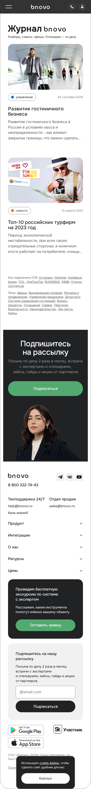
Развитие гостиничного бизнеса (36, 111)
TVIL (21, 282)
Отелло (76, 282)
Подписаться (45, 388)
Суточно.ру (16, 286)
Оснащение (32, 305)
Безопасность (18, 309)
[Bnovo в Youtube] (79, 477)
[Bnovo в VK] (70, 477)
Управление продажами (46, 297)
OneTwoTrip (35, 282)
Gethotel (60, 277)
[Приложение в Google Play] (26, 730)
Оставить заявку (45, 625)
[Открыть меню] (9, 7)
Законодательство (43, 309)
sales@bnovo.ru (62, 506)
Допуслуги (72, 297)
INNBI (65, 282)
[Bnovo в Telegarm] (60, 477)
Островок (46, 277)
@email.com (30, 691)
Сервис (47, 305)
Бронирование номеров (45, 293)
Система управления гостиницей (31, 301)
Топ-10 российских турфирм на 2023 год (41, 225)
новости (22, 210)
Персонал (61, 305)
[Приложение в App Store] (26, 743)
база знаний (18, 513)
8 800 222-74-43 (23, 485)
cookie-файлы (49, 763)
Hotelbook (75, 277)
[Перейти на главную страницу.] (40, 7)
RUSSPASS (52, 282)
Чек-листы (65, 309)
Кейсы (12, 313)
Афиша (22, 293)
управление (24, 97)
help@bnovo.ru (20, 506)
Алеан (12, 282)
